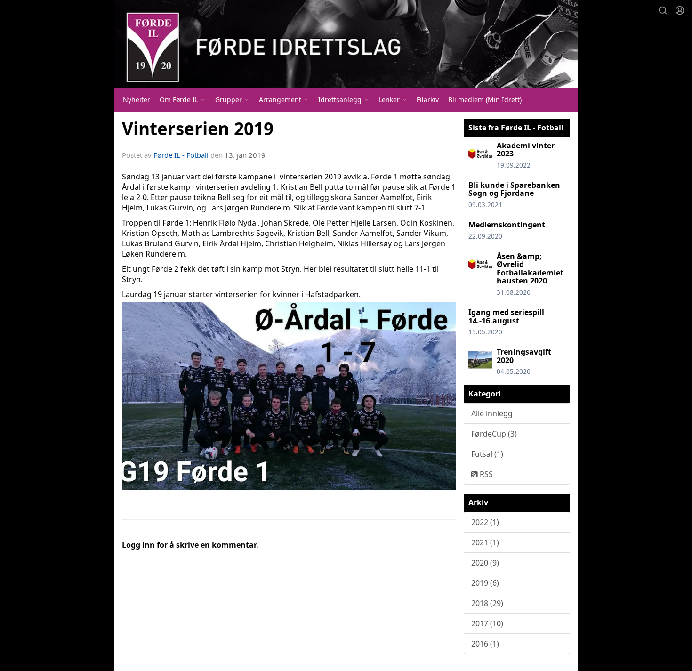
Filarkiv (428, 99)
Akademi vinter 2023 (526, 149)
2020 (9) (485, 563)
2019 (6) (485, 583)
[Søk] (662, 10)
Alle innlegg (492, 413)
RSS (485, 474)
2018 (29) (487, 603)
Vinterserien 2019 (198, 128)
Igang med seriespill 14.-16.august (506, 316)
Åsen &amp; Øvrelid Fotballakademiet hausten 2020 (530, 268)
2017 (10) (487, 623)
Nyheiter (136, 99)
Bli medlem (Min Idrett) (485, 99)
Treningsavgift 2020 (524, 356)
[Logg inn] (679, 10)
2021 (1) (485, 542)
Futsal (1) (487, 454)
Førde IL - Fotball (181, 155)
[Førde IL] (346, 44)
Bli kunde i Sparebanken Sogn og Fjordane (514, 189)
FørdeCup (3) (494, 433)
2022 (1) (485, 522)
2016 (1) (485, 644)
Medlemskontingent (506, 224)
